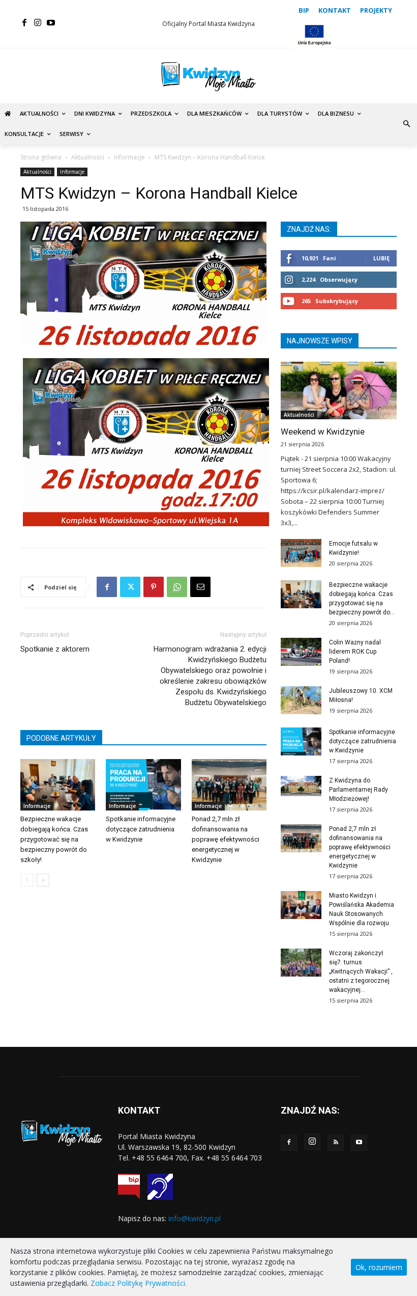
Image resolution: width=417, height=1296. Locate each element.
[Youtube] (51, 23)
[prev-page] (26, 880)
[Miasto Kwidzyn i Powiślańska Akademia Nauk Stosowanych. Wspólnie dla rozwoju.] (301, 905)
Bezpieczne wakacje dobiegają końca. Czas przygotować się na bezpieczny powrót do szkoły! (54, 839)
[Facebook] (24, 23)
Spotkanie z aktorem (55, 649)
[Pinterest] (153, 587)
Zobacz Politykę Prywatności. (139, 1283)
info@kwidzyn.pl (194, 1218)
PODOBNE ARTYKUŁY (61, 738)
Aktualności (87, 157)
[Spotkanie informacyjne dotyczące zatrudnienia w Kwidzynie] (143, 785)
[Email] (200, 587)
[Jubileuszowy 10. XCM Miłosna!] (301, 700)
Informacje (129, 157)
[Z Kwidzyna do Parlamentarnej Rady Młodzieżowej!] (301, 786)
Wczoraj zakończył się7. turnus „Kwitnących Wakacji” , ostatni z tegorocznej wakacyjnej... (361, 971)
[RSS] (335, 1143)
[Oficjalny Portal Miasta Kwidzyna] (208, 76)
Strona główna (41, 157)
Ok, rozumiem (378, 1267)
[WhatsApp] (177, 587)
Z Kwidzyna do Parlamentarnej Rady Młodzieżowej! (358, 789)
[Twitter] (130, 587)
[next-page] (43, 880)
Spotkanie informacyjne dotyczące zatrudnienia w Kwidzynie (140, 829)
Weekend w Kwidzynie (323, 431)
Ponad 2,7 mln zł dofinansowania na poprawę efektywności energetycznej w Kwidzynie (225, 839)
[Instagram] (38, 23)
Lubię (381, 258)
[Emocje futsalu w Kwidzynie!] (301, 553)
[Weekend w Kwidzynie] (339, 390)
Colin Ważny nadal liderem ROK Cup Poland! (355, 651)
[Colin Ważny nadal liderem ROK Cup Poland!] (301, 652)
